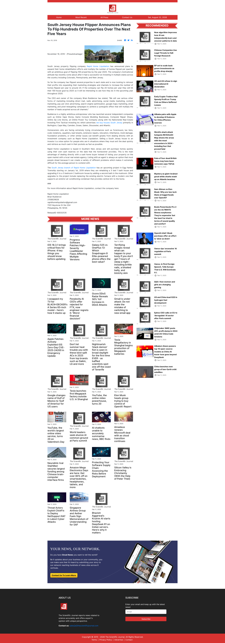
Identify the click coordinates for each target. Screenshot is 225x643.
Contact (129, 640)
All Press (104, 17)
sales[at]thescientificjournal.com (84, 625)
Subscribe (146, 619)
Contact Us (127, 17)
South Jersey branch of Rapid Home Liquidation (74, 167)
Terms (94, 640)
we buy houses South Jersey (109, 122)
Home (59, 17)
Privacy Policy (105, 640)
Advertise (118, 640)
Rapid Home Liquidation (98, 66)
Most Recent (81, 17)
